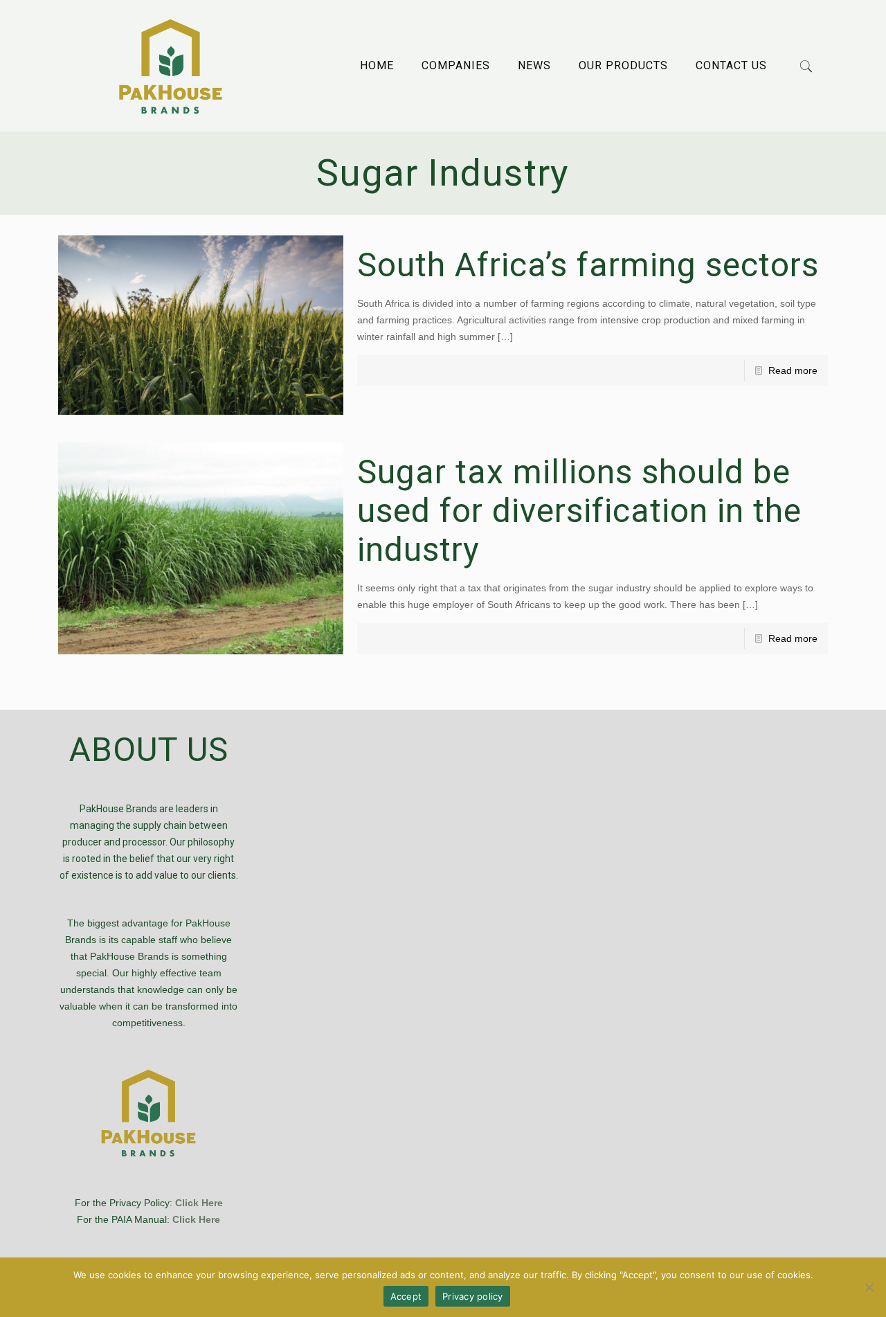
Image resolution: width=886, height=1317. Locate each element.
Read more (792, 370)
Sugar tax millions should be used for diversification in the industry (579, 510)
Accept (406, 1296)
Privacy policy (472, 1296)
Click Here (199, 1202)
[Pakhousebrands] (170, 66)
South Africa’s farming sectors (588, 265)
